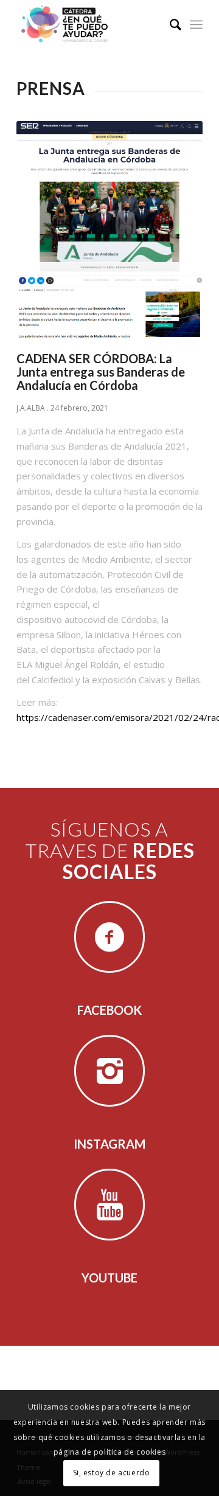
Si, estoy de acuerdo (111, 1472)
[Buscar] (169, 24)
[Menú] (196, 24)
